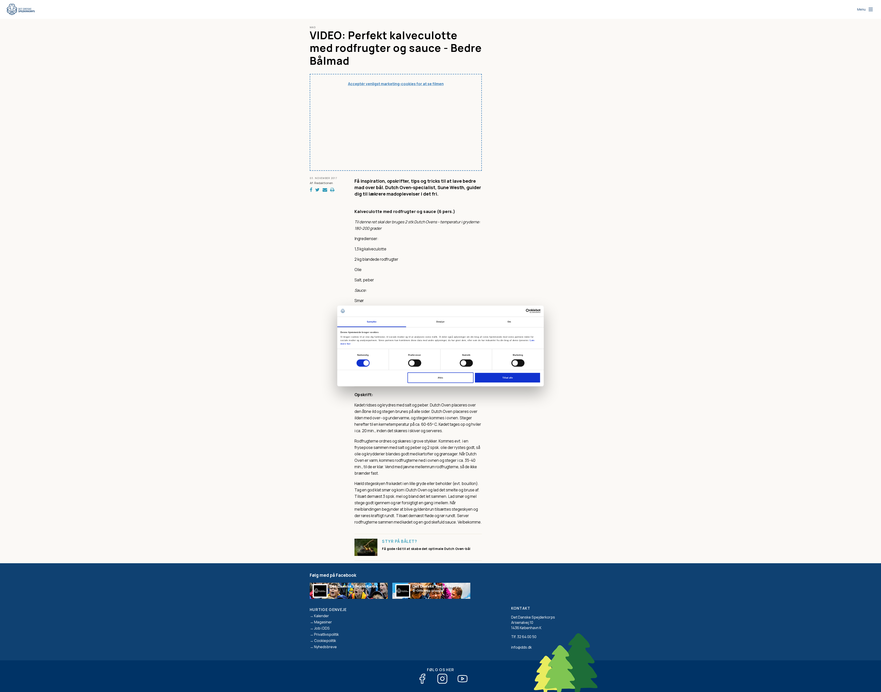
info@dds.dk (521, 647)
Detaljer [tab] (440, 321)
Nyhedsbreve (325, 646)
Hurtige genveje (328, 609)
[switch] (414, 363)
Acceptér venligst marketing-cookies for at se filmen (396, 83)
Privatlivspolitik (326, 634)
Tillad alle (507, 378)
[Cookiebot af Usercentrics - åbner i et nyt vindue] (520, 311)
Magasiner (323, 622)
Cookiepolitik (325, 640)
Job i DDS (322, 628)
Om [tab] (509, 321)
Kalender (321, 615)
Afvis (440, 378)
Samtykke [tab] (372, 321)
